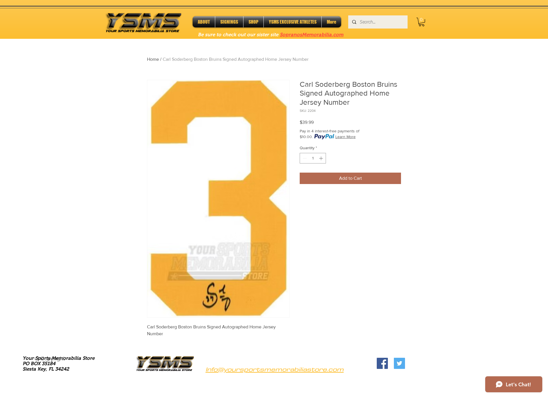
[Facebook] (382, 363)
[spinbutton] (313, 158)
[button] (421, 22)
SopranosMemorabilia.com (311, 34)
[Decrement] (304, 158)
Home (153, 59)
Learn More (345, 136)
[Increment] (321, 158)
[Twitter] (399, 363)
